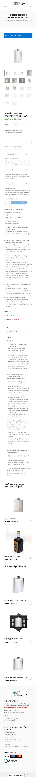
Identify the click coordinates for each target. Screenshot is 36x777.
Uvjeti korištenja (9, 732)
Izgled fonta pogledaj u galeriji (12, 149)
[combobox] (18, 154)
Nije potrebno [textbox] (17, 184)
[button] (29, 42)
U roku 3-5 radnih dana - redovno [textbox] (17, 170)
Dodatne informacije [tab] (13, 331)
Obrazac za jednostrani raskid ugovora (17, 746)
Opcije (7, 125)
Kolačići (7, 744)
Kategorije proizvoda (13, 35)
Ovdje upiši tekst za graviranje (14, 130)
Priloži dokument (10, 188)
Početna (6, 20)
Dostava (7, 742)
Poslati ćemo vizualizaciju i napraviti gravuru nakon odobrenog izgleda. (17, 177)
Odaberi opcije (30, 521)
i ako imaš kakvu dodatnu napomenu (14, 132)
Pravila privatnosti (10, 735)
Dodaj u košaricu (19, 203)
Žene (11, 319)
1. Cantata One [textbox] (17, 154)
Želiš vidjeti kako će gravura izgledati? (17, 174)
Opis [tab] (7, 328)
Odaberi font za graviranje (13, 147)
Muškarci (16, 319)
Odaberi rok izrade (11, 159)
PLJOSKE (12, 20)
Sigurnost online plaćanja (12, 739)
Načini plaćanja (9, 737)
